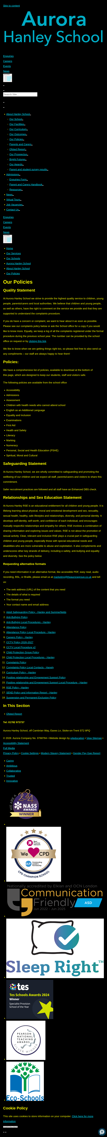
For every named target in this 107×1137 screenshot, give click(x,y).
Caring (10, 760)
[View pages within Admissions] (19, 175)
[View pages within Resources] (22, 190)
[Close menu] (3, 85)
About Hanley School (18, 268)
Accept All (6, 1126)
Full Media (9, 748)
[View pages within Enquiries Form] (27, 180)
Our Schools (13, 258)
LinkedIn (9, 79)
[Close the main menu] (3, 90)
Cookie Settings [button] (30, 753)
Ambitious (11, 765)
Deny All (15, 1126)
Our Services (13, 253)
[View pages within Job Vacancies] (23, 205)
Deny (11, 1126)
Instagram (9, 77)
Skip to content (11, 5)
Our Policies (13, 273)
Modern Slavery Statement (56, 753)
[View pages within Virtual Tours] (20, 200)
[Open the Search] (3, 107)
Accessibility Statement (16, 743)
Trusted (10, 775)
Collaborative (13, 770)
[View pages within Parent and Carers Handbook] (43, 185)
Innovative (12, 780)
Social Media (7, 77)
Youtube (9, 80)
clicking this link (37, 341)
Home (9, 248)
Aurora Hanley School (18, 263)
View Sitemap (94, 738)
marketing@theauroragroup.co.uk (72, 577)
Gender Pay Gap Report (86, 753)
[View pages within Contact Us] (19, 210)
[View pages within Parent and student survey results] (47, 170)
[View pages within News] (13, 195)
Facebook (9, 76)
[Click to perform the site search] (3, 102)
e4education (77, 738)
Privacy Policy (11, 753)
